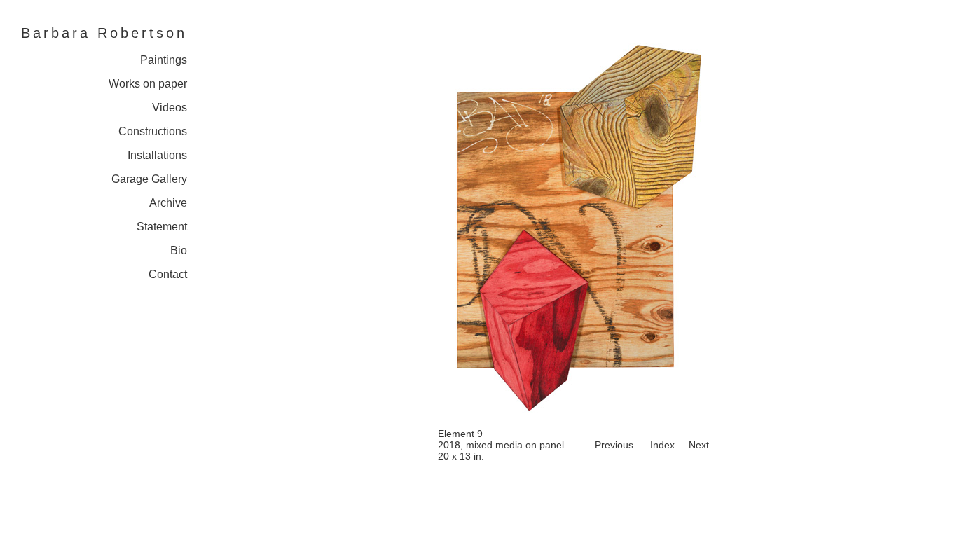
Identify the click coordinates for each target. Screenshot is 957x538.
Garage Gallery (149, 179)
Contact (168, 274)
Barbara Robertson (104, 33)
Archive (168, 203)
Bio (178, 250)
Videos (169, 107)
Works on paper (148, 84)
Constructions (152, 131)
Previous (614, 444)
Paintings (163, 60)
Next (699, 444)
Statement (162, 227)
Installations (157, 155)
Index (662, 444)
